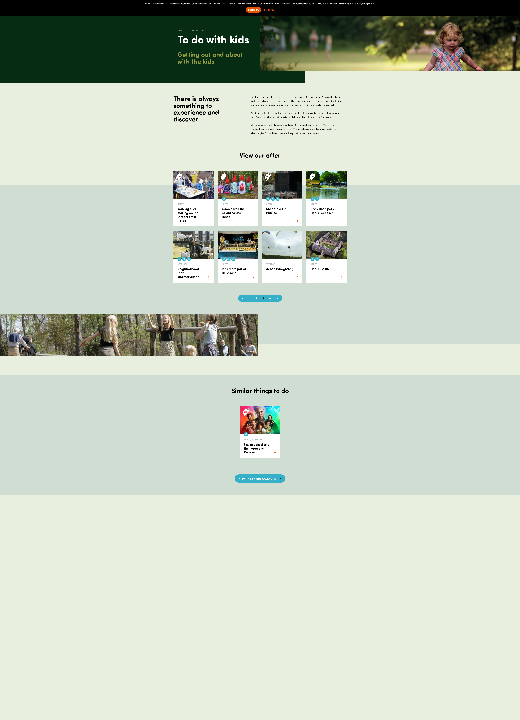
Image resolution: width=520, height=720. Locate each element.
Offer (180, 30)
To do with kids (197, 30)
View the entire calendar (257, 478)
